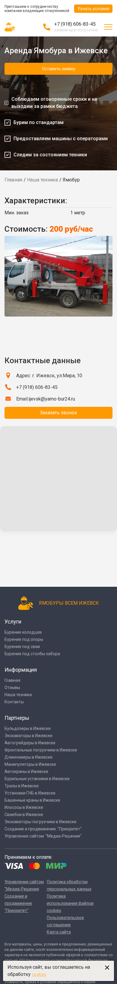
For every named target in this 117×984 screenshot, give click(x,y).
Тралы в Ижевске (21, 785)
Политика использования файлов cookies (70, 903)
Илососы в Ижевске (23, 807)
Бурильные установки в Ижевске (37, 778)
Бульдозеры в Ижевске (27, 728)
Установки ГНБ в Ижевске (30, 793)
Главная (13, 180)
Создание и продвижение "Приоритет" (18, 903)
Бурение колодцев (23, 632)
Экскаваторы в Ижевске (28, 735)
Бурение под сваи (22, 646)
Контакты (14, 701)
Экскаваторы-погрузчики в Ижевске (40, 821)
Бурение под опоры (23, 639)
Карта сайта (59, 932)
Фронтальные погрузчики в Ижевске (40, 750)
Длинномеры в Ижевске (28, 757)
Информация (20, 670)
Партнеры (16, 718)
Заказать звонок (58, 412)
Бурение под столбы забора (32, 653)
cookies (39, 974)
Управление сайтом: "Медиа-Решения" (43, 836)
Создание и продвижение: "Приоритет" (43, 828)
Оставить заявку (58, 68)
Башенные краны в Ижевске (32, 800)
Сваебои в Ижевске (23, 814)
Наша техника (42, 180)
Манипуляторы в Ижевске (30, 764)
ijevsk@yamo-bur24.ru (51, 399)
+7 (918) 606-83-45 (75, 24)
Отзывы (12, 687)
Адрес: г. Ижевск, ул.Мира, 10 (49, 375)
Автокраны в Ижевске (26, 771)
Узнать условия (93, 8)
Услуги (12, 621)
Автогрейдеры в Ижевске (30, 742)
